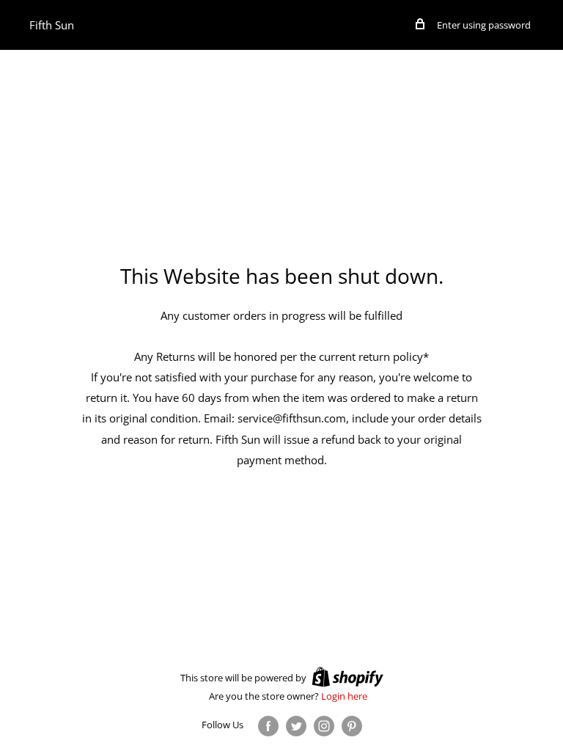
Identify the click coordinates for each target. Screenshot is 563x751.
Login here (344, 696)
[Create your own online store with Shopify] (347, 677)
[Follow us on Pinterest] (352, 726)
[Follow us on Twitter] (296, 726)
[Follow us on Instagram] (324, 726)
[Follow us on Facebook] (268, 726)
